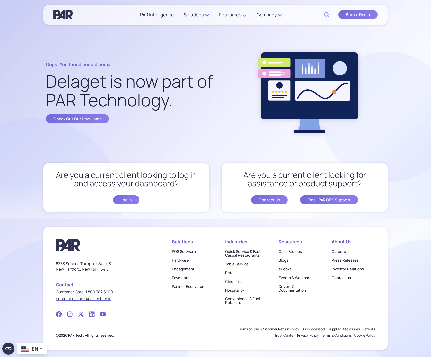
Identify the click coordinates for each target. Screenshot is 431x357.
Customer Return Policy (280, 329)
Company (267, 14)
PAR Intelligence (157, 14)
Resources (230, 14)
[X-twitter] (81, 314)
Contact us (341, 278)
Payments (180, 278)
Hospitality (234, 290)
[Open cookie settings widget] (8, 349)
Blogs (283, 260)
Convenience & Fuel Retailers (242, 300)
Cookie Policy (364, 335)
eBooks (285, 269)
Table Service (237, 264)
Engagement (183, 269)
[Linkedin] (92, 314)
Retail (230, 273)
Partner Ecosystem (188, 286)
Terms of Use (248, 329)
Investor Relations (348, 269)
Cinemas (233, 281)
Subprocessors (313, 329)
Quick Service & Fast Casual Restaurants (243, 253)
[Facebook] (59, 314)
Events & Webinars (295, 278)
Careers (339, 251)
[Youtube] (103, 314)
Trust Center (284, 335)
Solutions (194, 14)
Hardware (180, 260)
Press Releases (345, 260)
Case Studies (290, 251)
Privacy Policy (308, 335)
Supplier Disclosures (344, 329)
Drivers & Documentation (292, 288)
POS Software (184, 251)
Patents (368, 329)
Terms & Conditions (336, 335)
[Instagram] (70, 314)
